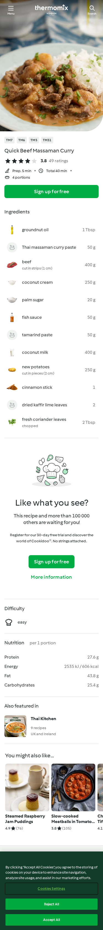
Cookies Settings (51, 888)
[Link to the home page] (51, 9)
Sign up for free (51, 192)
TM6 (21, 140)
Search (92, 13)
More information (51, 577)
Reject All (51, 904)
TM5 (33, 140)
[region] (51, 890)
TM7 (9, 140)
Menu (11, 13)
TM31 (47, 140)
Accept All (51, 920)
